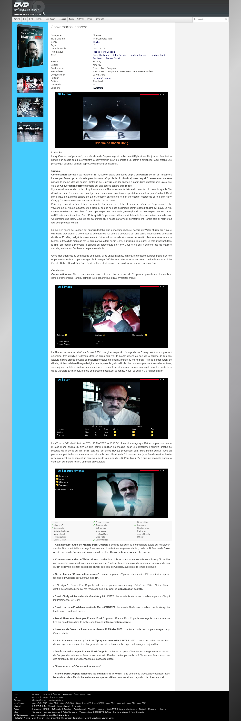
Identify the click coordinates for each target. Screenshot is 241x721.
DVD (31, 19)
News (71, 19)
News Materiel (64, 706)
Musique (46, 694)
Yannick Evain (30, 718)
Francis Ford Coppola (104, 51)
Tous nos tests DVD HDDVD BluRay (95, 712)
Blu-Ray (35, 697)
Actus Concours (70, 712)
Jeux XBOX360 (67, 703)
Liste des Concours (52, 712)
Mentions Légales (120, 712)
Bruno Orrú (55, 718)
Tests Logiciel (80, 709)
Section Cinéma (39, 700)
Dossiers (67, 709)
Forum (89, 19)
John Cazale (119, 55)
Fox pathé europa (102, 78)
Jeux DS (131, 703)
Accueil (17, 19)
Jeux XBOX (99, 703)
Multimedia (76, 706)
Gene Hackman (101, 55)
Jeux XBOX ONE (39, 703)
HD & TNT (36, 706)
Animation (67, 694)
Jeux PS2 (110, 703)
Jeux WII (121, 703)
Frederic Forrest (138, 55)
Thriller (96, 42)
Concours (62, 19)
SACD (46, 709)
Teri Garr (97, 58)
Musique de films (56, 700)
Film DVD (36, 694)
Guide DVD (111, 709)
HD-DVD (45, 697)
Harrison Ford (158, 55)
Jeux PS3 (54, 703)
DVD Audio (56, 709)
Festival (142, 709)
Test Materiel (57, 697)
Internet (163, 709)
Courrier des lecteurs (128, 709)
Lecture (101, 709)
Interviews (36, 709)
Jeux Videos (50, 19)
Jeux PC (87, 703)
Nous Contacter (137, 712)
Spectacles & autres (82, 694)
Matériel (80, 19)
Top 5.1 (91, 709)
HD (24, 19)
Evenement (153, 709)
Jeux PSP (141, 703)
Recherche (100, 19)
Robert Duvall (113, 58)
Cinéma (39, 19)
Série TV (56, 694)
